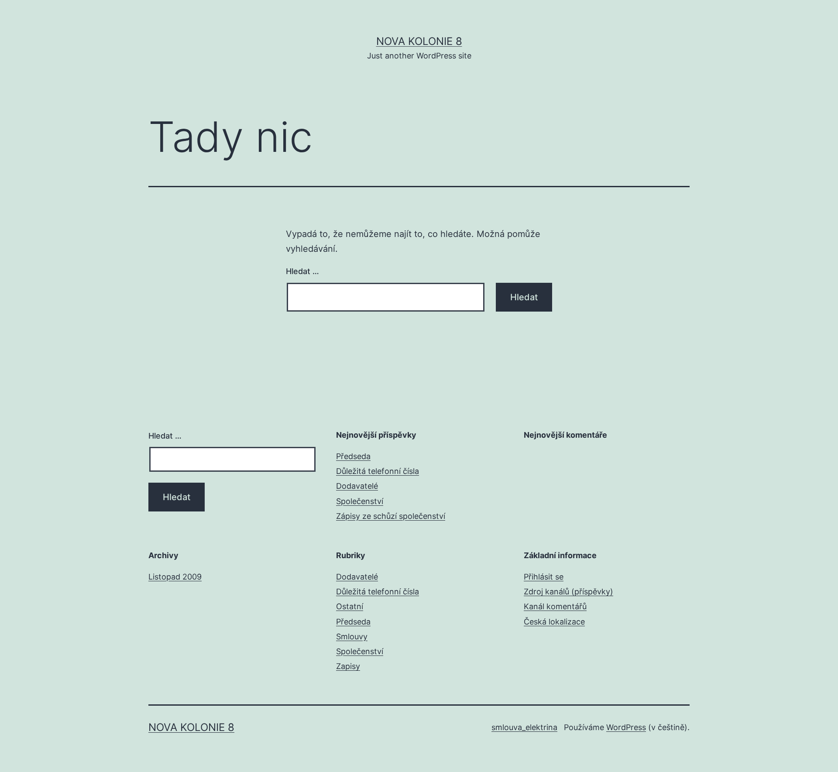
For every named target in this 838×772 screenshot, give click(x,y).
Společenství (359, 501)
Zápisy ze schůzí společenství (390, 516)
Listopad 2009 (175, 576)
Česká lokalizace (554, 621)
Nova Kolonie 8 (419, 41)
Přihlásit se (543, 576)
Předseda (353, 456)
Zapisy (348, 666)
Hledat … (302, 271)
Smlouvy (351, 636)
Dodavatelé (357, 486)
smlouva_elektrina (524, 727)
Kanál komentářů (555, 606)
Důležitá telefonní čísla (377, 471)
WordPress (626, 727)
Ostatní (349, 606)
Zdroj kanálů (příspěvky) (568, 591)
